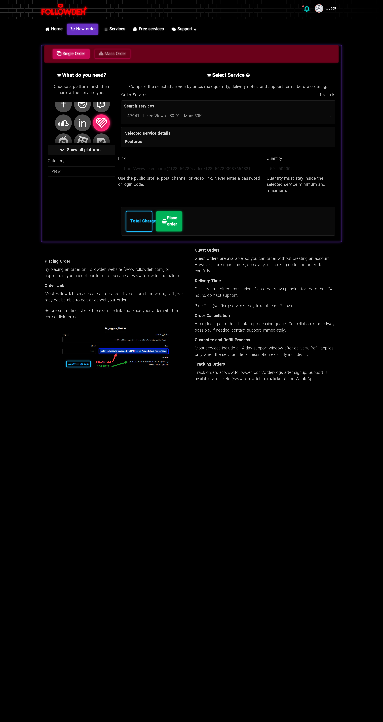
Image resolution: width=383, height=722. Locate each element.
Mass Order (114, 54)
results (327, 95)
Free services (151, 29)
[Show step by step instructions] (248, 75)
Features (133, 142)
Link (122, 158)
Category (56, 161)
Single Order (73, 54)
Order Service (133, 95)
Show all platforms (84, 150)
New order (86, 29)
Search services (139, 106)
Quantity (274, 158)
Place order (172, 221)
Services (117, 29)
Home (57, 29)
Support (184, 29)
